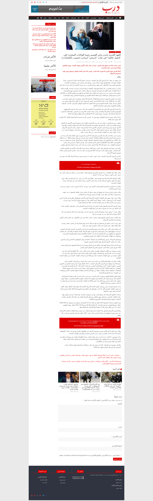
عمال (83, 18)
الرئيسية (118, 52)
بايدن (103, 61)
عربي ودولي (101, 18)
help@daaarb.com (77, 478)
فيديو (45, 18)
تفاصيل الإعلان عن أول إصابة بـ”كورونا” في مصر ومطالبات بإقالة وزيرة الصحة (112, 385)
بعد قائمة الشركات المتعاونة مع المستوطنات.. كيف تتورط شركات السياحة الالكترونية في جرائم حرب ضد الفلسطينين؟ (90, 386)
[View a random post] (38, 18)
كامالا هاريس (78, 61)
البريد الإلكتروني (117, 436)
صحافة (67, 18)
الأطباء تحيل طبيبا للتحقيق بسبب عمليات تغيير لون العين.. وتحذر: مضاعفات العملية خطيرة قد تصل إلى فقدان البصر (44, 35)
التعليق (119, 403)
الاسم (120, 427)
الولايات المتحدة (107, 61)
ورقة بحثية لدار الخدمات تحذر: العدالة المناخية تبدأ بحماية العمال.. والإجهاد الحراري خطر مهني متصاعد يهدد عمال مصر (44, 29)
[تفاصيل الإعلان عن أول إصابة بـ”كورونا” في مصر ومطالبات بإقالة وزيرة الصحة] (111, 373)
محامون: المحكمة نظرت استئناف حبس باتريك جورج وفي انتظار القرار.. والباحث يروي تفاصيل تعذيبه (68, 386)
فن (59, 18)
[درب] (120, 18)
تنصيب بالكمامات (94, 61)
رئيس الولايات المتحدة (86, 61)
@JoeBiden (95, 321)
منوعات (50, 18)
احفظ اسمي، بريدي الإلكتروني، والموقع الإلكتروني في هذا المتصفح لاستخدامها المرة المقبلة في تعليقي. (89, 455)
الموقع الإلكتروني (117, 446)
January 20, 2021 (95, 167)
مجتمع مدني (93, 18)
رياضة (55, 18)
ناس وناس (73, 18)
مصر (116, 18)
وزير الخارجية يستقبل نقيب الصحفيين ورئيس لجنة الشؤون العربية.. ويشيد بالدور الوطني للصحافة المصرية (44, 45)
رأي (79, 18)
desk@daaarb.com (77, 477)
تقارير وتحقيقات (109, 18)
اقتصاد (87, 18)
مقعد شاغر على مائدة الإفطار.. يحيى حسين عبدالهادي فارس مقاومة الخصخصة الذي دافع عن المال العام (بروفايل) (52, 85)
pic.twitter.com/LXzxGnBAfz (89, 323)
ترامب (99, 61)
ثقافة (63, 18)
